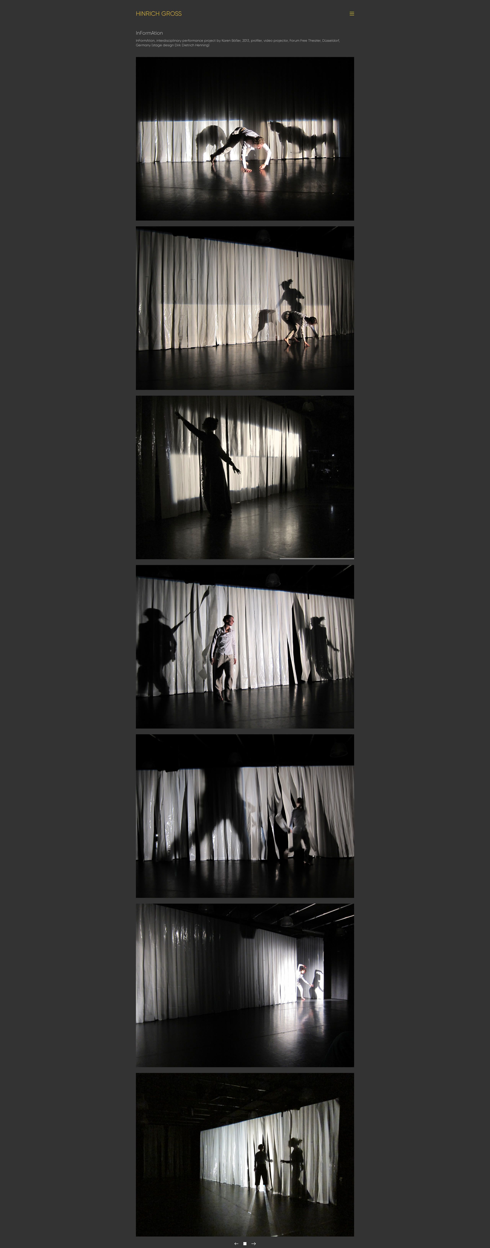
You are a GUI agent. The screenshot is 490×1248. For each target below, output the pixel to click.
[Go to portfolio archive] (245, 1243)
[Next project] (253, 1243)
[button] (352, 13)
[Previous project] (236, 1243)
